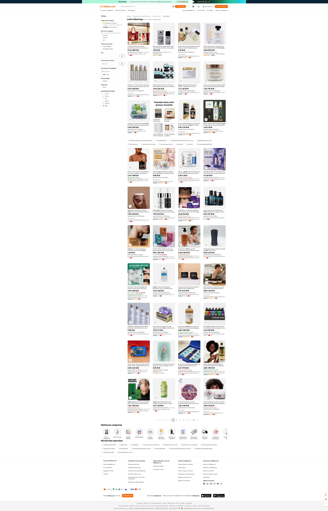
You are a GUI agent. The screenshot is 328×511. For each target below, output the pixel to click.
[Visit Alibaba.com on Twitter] (211, 484)
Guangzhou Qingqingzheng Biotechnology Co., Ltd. (214, 179)
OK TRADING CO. (157, 53)
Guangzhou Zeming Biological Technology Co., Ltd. (189, 335)
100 (194, 420)
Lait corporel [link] (166, 16)
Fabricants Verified (158, 466)
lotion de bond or (134, 144)
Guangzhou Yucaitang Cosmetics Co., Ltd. (189, 133)
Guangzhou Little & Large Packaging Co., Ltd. (139, 333)
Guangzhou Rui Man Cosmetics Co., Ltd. (188, 92)
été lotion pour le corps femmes (190, 444)
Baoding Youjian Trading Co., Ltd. (161, 409)
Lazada (164, 503)
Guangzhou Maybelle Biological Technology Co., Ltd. (164, 93)
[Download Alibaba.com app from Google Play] (219, 495)
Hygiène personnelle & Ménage (141, 16)
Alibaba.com (195, 495)
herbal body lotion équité (110, 444)
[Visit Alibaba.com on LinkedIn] (208, 484)
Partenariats (206, 477)
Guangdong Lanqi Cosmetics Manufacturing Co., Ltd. (189, 373)
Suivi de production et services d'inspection (136, 478)
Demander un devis (158, 469)
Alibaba (129, 16)
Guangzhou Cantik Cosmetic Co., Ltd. (213, 412)
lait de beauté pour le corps (125, 452)
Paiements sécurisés (133, 464)
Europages (189, 503)
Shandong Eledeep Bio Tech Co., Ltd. (137, 297)
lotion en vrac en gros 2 (109, 448)
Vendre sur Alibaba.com (209, 464)
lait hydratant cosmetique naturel (204, 448)
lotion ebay (180, 144)
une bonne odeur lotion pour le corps (141, 448)
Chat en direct (182, 467)
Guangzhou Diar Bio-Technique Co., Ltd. (213, 333)
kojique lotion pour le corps (170, 444)
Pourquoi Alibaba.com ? (109, 464)
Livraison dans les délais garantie (137, 470)
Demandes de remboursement (186, 474)
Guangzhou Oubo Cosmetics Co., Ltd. (163, 181)
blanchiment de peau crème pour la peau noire (141, 140)
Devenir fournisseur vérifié (210, 474)
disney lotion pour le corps (149, 144)
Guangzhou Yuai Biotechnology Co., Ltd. (138, 220)
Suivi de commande (208, 470)
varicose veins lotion (160, 448)
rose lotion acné (124, 448)
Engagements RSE (108, 470)
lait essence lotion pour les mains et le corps (182, 140)
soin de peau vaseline (109, 452)
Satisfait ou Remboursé (134, 467)
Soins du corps (156, 16)
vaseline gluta (135, 444)
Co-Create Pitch (107, 467)
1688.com (146, 503)
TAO (177, 503)
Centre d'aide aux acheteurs (185, 464)
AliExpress (139, 503)
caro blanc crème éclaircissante (151, 444)
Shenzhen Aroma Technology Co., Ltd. (138, 180)
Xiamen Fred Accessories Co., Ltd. (137, 131)
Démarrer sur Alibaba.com (210, 467)
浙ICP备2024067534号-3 (207, 508)
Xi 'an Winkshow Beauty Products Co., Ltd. (164, 258)
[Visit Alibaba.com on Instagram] (214, 484)
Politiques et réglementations (136, 482)
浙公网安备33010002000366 (192, 508)
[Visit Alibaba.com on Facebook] (204, 484)
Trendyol (182, 503)
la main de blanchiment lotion (205, 144)
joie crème (190, 144)
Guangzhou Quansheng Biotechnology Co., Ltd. (139, 256)
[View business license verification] (179, 508)
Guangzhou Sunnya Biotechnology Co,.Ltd (189, 257)
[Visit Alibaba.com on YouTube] (218, 484)
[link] (326, 495)
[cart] (199, 6)
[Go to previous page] (156, 420)
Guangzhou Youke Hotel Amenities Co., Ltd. (189, 56)
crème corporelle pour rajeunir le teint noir (180, 448)
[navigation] (113, 218)
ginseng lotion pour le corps (204, 140)
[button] (173, 6)
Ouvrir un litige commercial (185, 470)
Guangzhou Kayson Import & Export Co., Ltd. (189, 180)
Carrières (105, 474)
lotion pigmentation (162, 140)
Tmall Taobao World (156, 503)
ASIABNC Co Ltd (157, 371)
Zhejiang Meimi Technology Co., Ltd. (137, 371)
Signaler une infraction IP (185, 477)
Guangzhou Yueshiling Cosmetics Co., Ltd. (189, 219)
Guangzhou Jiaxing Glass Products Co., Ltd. (189, 294)
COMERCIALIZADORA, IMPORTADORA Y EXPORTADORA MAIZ (214, 53)
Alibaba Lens (111, 495)
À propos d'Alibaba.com (110, 460)
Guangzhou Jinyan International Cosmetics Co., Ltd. (139, 94)
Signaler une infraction (184, 480)
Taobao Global (171, 503)
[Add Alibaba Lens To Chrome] (127, 495)
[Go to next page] (197, 420)
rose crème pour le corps (166, 144)
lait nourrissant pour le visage (210, 444)
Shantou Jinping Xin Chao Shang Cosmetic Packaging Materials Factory (214, 256)
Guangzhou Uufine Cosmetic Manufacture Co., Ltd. (214, 217)
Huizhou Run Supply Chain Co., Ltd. (137, 53)
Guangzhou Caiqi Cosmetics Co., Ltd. (213, 131)
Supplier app (157, 495)
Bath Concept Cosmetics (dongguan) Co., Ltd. (189, 411)
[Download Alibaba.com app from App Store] (206, 495)
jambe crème (124, 444)
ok (122, 56)
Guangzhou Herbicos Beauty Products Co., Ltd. (139, 410)
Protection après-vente (134, 474)
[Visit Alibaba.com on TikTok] (221, 484)
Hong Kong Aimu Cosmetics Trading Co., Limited (214, 296)
